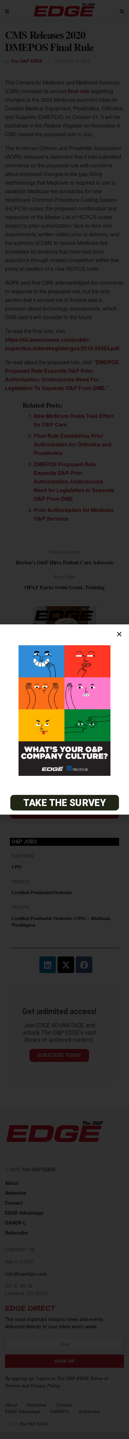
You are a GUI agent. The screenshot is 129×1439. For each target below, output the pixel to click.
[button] (119, 634)
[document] (64, 719)
